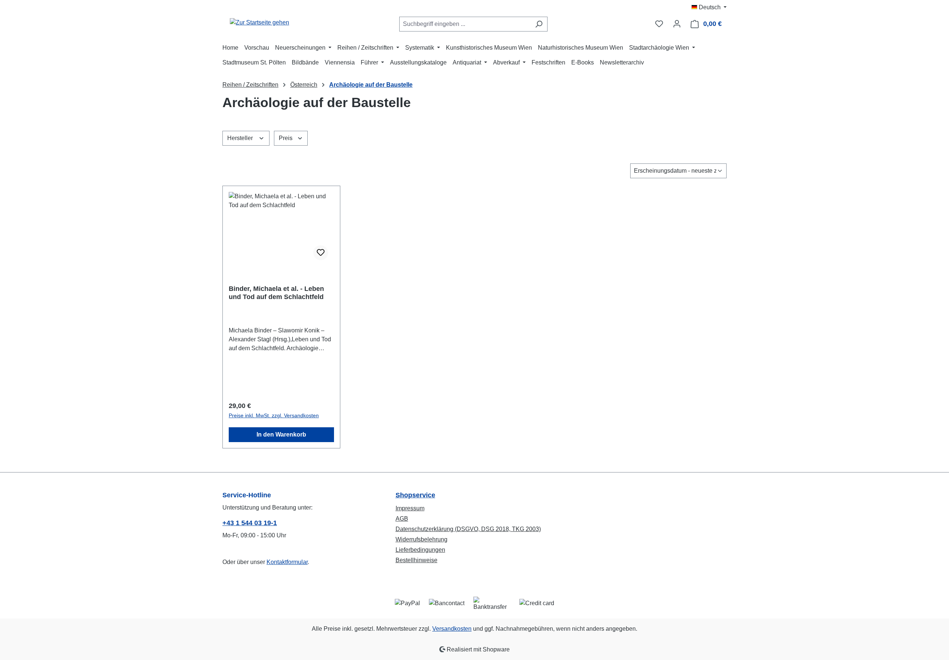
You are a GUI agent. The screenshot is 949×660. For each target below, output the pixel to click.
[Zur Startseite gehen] (259, 22)
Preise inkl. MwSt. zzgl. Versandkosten (274, 415)
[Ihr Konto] (677, 23)
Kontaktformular (287, 562)
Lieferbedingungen (420, 550)
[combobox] (464, 24)
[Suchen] (539, 24)
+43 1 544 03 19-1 (249, 523)
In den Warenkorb (281, 434)
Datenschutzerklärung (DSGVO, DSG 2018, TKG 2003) (468, 529)
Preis (286, 138)
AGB (402, 518)
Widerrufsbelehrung (421, 539)
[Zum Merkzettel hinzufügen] (320, 252)
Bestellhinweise (416, 560)
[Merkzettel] (659, 23)
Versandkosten (452, 629)
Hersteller (240, 138)
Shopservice (415, 495)
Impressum (410, 508)
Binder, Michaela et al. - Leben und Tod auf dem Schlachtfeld (276, 293)
